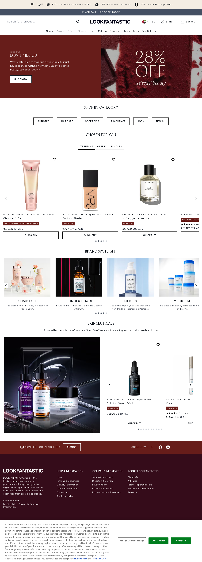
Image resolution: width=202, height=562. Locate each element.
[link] (168, 21)
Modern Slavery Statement (106, 492)
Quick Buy (31, 235)
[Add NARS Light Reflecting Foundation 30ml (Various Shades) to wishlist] (114, 159)
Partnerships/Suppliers (140, 484)
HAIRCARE (67, 121)
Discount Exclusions (67, 488)
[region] (101, 541)
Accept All (181, 541)
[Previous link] (5, 285)
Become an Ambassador (141, 488)
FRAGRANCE (118, 121)
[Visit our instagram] (168, 447)
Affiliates (132, 481)
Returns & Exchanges (68, 481)
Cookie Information (102, 488)
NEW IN (160, 121)
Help (59, 477)
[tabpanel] (101, 198)
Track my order (65, 496)
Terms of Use (99, 559)
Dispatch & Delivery (102, 481)
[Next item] (196, 198)
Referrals (132, 492)
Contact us (63, 492)
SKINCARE (43, 121)
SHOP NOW (20, 79)
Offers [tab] (102, 146)
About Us (133, 477)
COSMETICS (92, 121)
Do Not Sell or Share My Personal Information (20, 505)
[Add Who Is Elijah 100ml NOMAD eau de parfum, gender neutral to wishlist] (173, 159)
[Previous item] (5, 198)
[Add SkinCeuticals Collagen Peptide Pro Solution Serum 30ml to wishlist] (158, 344)
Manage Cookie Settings (132, 541)
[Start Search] (78, 21)
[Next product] (190, 385)
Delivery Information (67, 484)
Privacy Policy (99, 484)
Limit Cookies (158, 541)
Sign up (71, 447)
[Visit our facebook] (160, 447)
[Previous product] (109, 385)
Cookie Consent (11, 501)
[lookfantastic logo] (110, 22)
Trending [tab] (86, 146)
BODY (140, 121)
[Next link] (196, 285)
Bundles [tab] (116, 146)
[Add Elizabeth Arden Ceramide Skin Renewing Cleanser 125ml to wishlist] (54, 159)
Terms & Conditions (102, 477)
